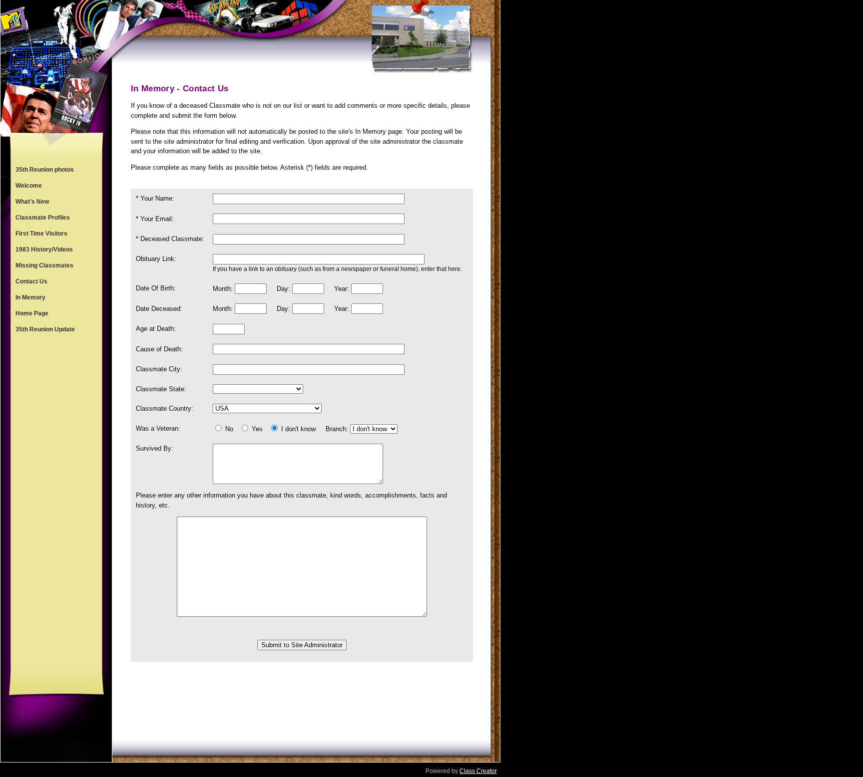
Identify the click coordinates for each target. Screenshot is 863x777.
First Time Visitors (41, 233)
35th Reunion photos (44, 169)
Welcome (28, 185)
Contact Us (31, 281)
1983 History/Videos (44, 249)
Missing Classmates (44, 265)
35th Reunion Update (45, 329)
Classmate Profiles (42, 217)
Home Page (31, 313)
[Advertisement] (56, 502)
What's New (32, 201)
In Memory (30, 297)
